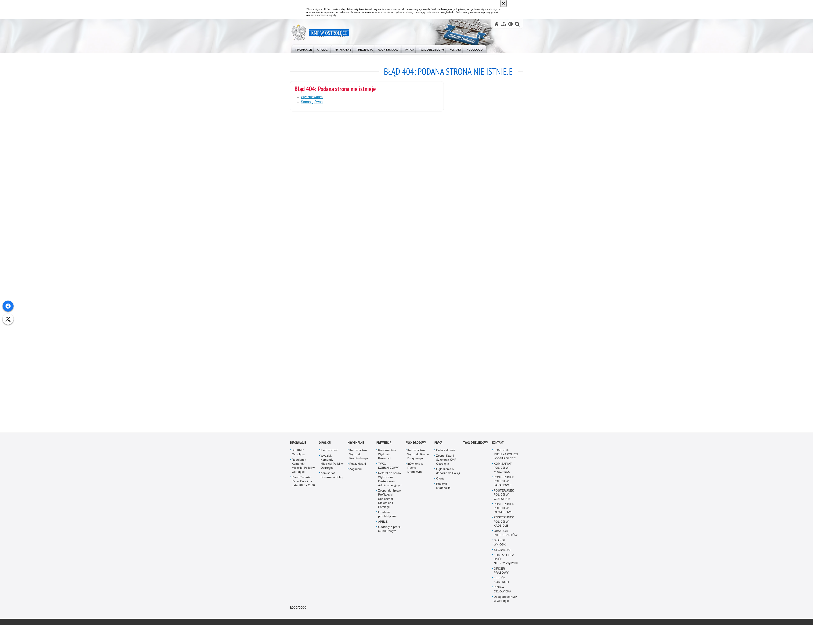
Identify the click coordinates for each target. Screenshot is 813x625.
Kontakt (498, 445)
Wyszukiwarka (312, 97)
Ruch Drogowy (416, 445)
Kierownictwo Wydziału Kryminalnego (358, 456)
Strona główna (312, 102)
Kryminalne (356, 445)
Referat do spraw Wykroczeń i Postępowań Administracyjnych (390, 481)
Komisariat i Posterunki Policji (332, 477)
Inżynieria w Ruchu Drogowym (415, 470)
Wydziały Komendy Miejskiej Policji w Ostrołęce (332, 464)
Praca (438, 445)
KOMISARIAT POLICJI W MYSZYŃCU (503, 470)
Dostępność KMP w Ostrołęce (505, 601)
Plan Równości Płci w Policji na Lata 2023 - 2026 (303, 483)
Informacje (298, 445)
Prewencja (383, 445)
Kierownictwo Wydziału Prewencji (387, 456)
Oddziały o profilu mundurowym (389, 531)
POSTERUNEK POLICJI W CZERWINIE (504, 497)
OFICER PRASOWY (501, 572)
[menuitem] (303, 48)
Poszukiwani (357, 466)
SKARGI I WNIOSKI (500, 544)
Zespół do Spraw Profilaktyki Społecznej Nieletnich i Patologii (389, 501)
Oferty (440, 480)
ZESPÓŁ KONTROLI (501, 582)
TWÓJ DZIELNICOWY (388, 468)
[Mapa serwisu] (503, 24)
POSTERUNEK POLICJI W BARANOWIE (504, 483)
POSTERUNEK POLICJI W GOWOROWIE (504, 510)
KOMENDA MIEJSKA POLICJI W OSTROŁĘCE (506, 456)
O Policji (325, 445)
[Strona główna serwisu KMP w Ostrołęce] (496, 24)
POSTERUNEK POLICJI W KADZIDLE (504, 523)
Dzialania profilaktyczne (387, 516)
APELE (382, 523)
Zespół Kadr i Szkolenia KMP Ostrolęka (446, 461)
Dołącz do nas (445, 452)
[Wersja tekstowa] (510, 24)
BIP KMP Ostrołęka (298, 454)
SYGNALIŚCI (502, 552)
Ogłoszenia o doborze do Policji (448, 473)
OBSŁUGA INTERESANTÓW (505, 535)
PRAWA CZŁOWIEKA (502, 591)
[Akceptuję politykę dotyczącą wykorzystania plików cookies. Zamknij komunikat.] (503, 3)
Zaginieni (355, 471)
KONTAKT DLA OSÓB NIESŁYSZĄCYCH (506, 561)
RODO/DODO (298, 610)
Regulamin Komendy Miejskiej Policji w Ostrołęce (303, 468)
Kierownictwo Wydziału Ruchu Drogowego (418, 456)
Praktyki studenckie (443, 488)
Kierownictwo (329, 452)
